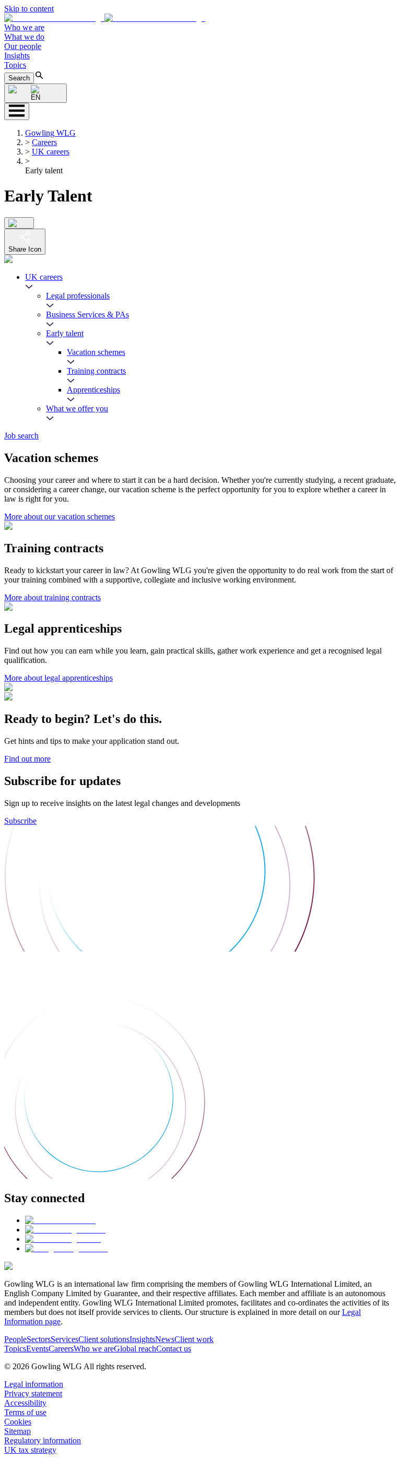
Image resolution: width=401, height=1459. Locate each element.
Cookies (17, 1421)
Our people (22, 46)
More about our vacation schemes (59, 516)
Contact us (173, 1348)
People (15, 1339)
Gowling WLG (50, 132)
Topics (15, 65)
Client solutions (103, 1339)
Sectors (39, 1339)
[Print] (19, 223)
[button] (104, 18)
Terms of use (25, 1412)
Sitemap (17, 1431)
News (164, 1339)
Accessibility (25, 1402)
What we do (24, 36)
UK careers (50, 151)
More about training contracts (52, 597)
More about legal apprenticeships (58, 677)
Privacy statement (33, 1393)
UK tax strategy (30, 1449)
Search (19, 78)
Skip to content (29, 8)
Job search (21, 435)
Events (37, 1348)
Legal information (33, 1384)
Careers (44, 142)
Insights (17, 55)
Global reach (135, 1348)
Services (64, 1339)
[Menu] (16, 111)
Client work (194, 1339)
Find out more (27, 758)
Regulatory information (42, 1440)
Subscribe (20, 820)
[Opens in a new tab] (60, 1220)
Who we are (24, 27)
